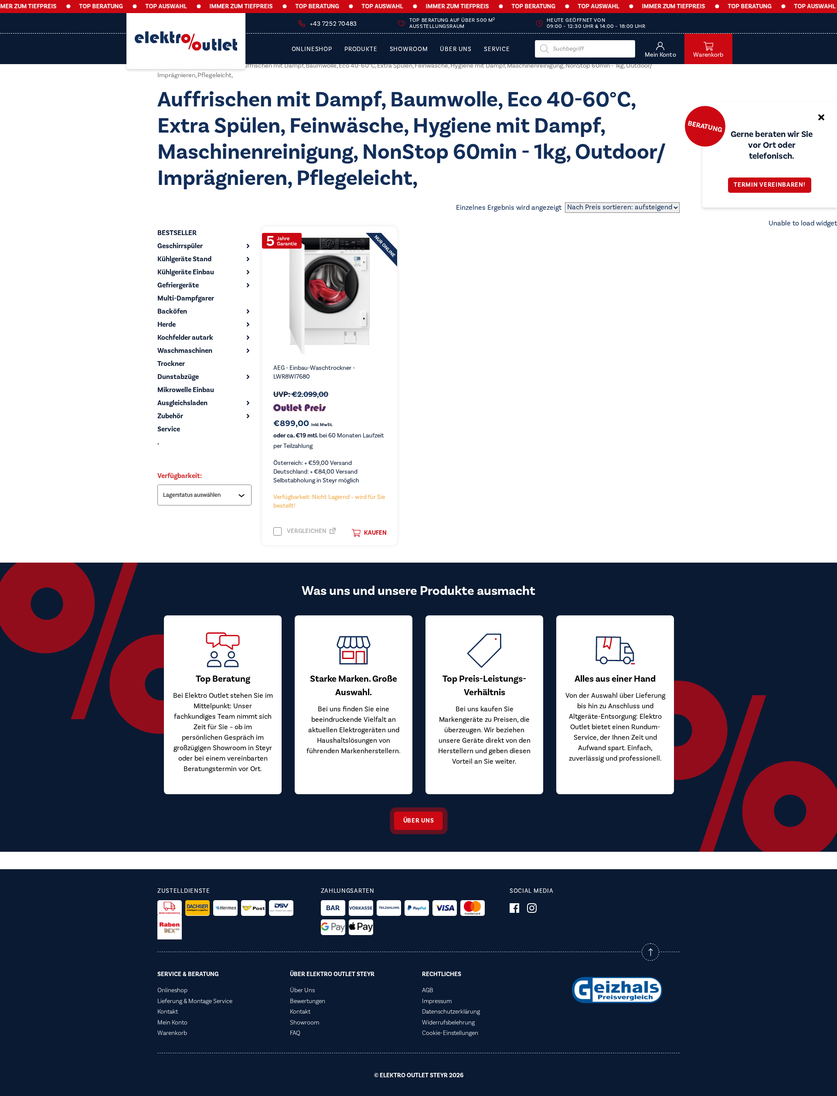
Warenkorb (172, 1033)
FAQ (295, 1033)
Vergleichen (306, 531)
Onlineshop (312, 49)
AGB (427, 990)
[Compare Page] (332, 533)
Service (497, 49)
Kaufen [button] (375, 533)
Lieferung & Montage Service (194, 1001)
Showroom (409, 49)
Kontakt (167, 1012)
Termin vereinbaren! (769, 185)
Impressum (437, 1001)
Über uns (418, 821)
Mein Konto (172, 1023)
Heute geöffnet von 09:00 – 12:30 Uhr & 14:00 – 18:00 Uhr (596, 23)
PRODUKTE (361, 49)
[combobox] (205, 495)
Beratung (705, 126)
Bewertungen (307, 1001)
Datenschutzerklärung (451, 1012)
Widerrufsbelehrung (448, 1023)
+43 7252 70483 (333, 24)
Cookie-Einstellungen (450, 1033)
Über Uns (456, 49)
